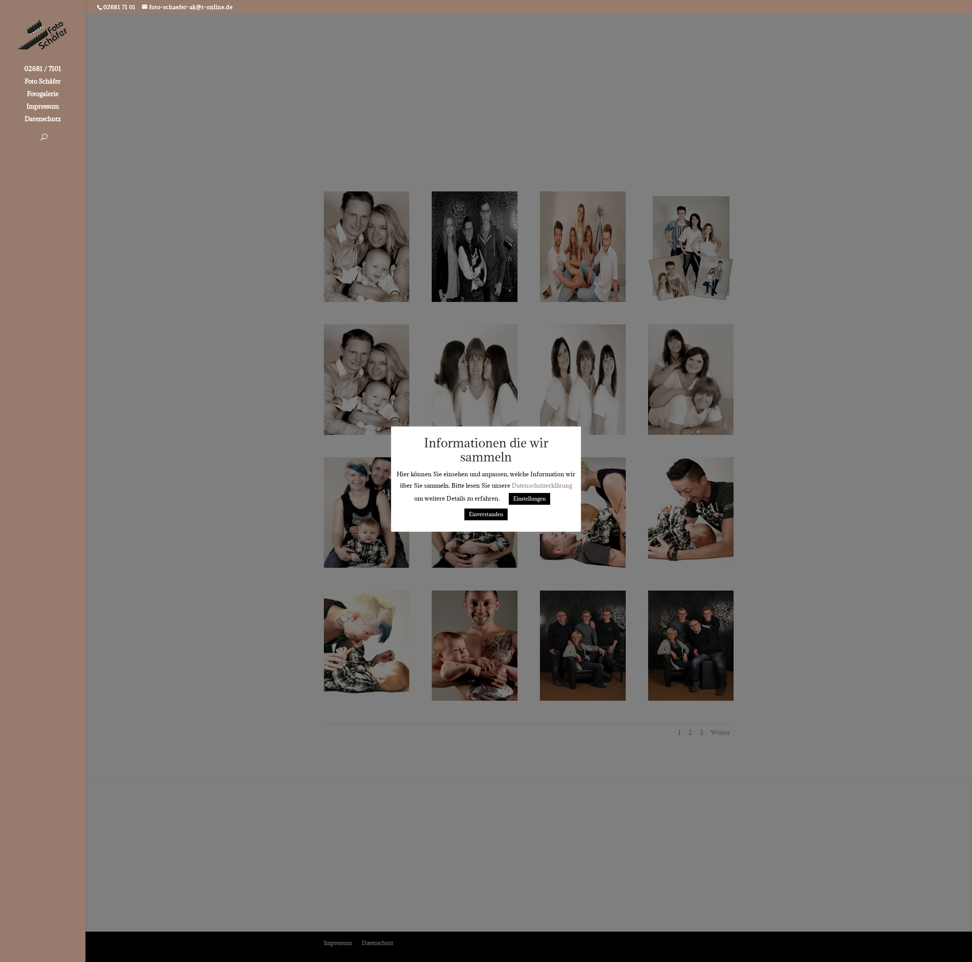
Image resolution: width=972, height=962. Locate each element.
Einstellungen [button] (529, 498)
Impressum (43, 107)
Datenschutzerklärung (542, 485)
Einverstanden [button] (486, 514)
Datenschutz (43, 119)
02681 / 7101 (42, 69)
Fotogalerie (42, 94)
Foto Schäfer (43, 82)
